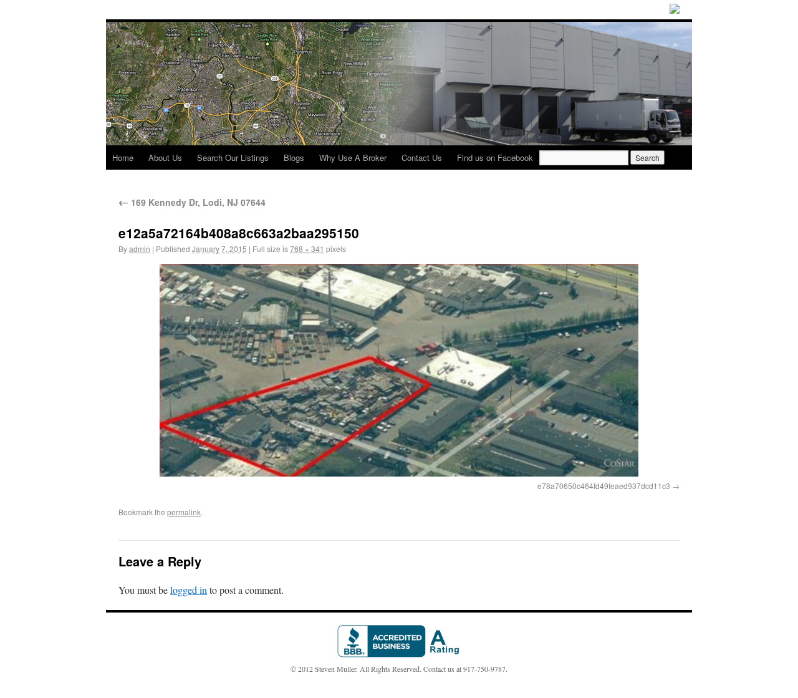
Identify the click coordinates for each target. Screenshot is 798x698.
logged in (188, 589)
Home (122, 157)
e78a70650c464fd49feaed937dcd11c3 (603, 485)
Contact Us (421, 157)
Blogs (294, 157)
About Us (165, 157)
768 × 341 (307, 248)
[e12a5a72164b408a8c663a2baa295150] (399, 370)
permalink (184, 512)
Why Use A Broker (353, 157)
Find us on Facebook (495, 157)
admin (139, 248)
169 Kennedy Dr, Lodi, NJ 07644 (192, 202)
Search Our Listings (233, 157)
